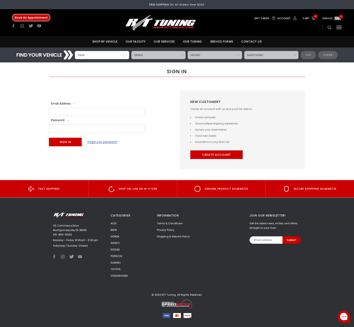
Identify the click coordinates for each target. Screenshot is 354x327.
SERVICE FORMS (221, 41)
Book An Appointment (31, 18)
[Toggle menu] (339, 27)
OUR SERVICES (164, 41)
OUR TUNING (192, 41)
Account (284, 18)
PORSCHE (116, 256)
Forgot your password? (102, 142)
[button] (332, 18)
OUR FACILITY (135, 41)
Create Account (216, 155)
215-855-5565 (62, 234)
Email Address (62, 103)
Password (60, 120)
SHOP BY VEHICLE (104, 41)
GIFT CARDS (262, 18)
